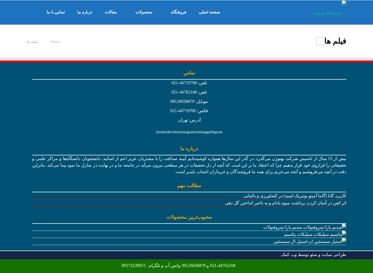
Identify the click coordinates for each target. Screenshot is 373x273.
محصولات (143, 12)
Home (55, 42)
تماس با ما (56, 12)
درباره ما (84, 12)
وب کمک (289, 254)
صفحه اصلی (209, 12)
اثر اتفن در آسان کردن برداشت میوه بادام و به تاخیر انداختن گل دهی (285, 203)
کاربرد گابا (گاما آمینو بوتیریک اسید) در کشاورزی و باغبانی (295, 195)
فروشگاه (178, 12)
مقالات (111, 12)
